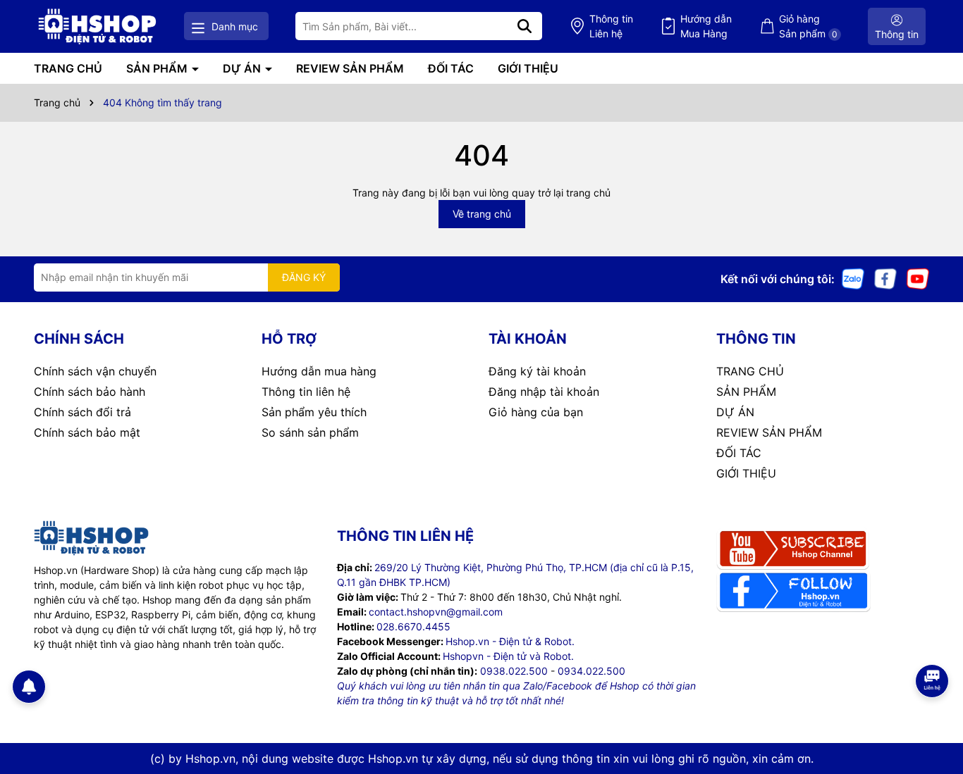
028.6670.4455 (413, 626)
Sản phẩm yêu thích (314, 412)
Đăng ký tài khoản (537, 371)
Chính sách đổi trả (82, 412)
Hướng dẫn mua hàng (319, 371)
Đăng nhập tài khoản (544, 392)
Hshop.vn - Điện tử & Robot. (510, 641)
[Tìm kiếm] (524, 26)
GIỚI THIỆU (528, 68)
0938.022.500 (514, 671)
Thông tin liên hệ (306, 392)
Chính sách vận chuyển (95, 371)
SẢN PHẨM (158, 68)
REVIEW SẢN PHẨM (350, 68)
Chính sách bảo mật (87, 432)
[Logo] (97, 26)
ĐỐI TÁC (451, 68)
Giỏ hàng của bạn (536, 412)
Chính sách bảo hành (89, 392)
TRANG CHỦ (68, 68)
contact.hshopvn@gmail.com (436, 612)
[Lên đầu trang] (933, 718)
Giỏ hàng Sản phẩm (808, 26)
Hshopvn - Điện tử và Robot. (508, 656)
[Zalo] (853, 278)
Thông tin (611, 26)
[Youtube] (918, 278)
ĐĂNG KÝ (304, 277)
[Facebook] (885, 278)
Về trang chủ (482, 214)
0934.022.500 (591, 671)
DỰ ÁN (243, 68)
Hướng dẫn (706, 26)
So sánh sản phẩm (310, 432)
